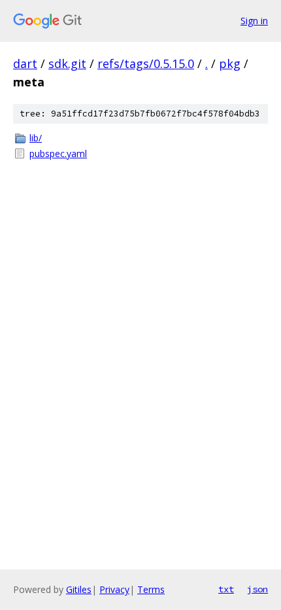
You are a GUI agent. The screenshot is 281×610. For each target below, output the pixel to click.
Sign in (254, 20)
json (257, 589)
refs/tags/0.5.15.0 (145, 63)
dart (25, 63)
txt (226, 589)
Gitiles (78, 589)
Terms (151, 589)
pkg (229, 63)
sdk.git (67, 63)
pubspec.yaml (58, 153)
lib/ (35, 138)
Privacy (114, 589)
